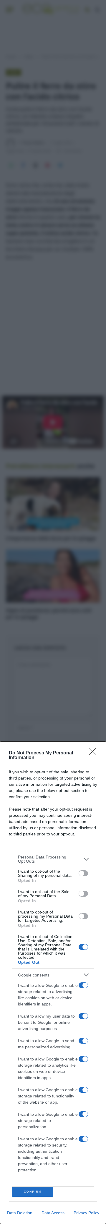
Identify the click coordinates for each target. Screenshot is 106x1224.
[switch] (83, 873)
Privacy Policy (86, 1212)
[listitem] (53, 859)
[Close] (94, 753)
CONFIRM (33, 1191)
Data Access (53, 1212)
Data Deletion (19, 1212)
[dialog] (53, 983)
